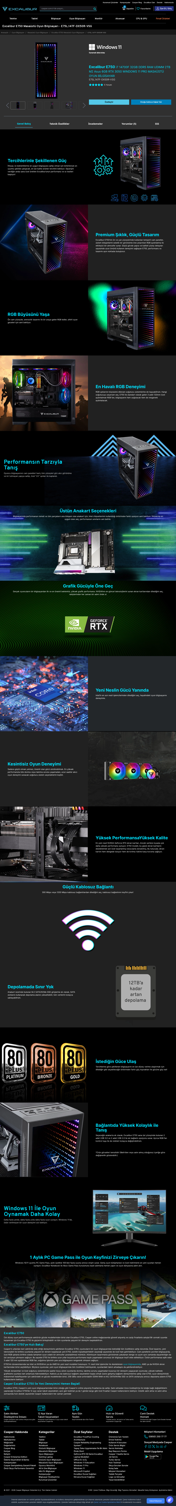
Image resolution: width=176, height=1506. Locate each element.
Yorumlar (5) (129, 123)
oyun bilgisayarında (132, 1364)
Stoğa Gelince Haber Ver (151, 102)
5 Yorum (108, 85)
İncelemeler (95, 123)
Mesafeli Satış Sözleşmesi (148, 1490)
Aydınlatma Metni (165, 1490)
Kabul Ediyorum (156, 1501)
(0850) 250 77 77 (158, 1436)
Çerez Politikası (99, 1490)
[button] (7, 105)
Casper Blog (137, 2)
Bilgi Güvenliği (111, 1490)
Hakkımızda (169, 2)
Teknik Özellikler (59, 123)
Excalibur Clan (149, 2)
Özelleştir (109, 102)
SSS (157, 123)
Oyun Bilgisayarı (18, 32)
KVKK (90, 1490)
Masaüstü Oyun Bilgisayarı (38, 32)
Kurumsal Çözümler (110, 2)
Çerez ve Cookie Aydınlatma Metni (107, 1502)
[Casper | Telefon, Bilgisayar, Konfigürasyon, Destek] (19, 9)
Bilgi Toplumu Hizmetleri (127, 1490)
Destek (159, 2)
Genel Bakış (24, 123)
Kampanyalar (125, 2)
